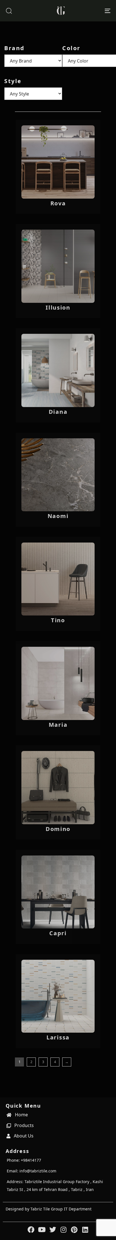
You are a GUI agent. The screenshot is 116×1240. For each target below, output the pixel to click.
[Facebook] (31, 1229)
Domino (58, 829)
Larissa (58, 1037)
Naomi (58, 516)
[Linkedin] (85, 1229)
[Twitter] (52, 1229)
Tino (58, 620)
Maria (58, 724)
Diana (58, 411)
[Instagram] (63, 1229)
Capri (58, 933)
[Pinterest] (74, 1229)
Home (21, 1115)
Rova (58, 203)
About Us (24, 1136)
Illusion (58, 307)
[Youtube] (41, 1229)
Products (24, 1125)
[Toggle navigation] (92, 10)
